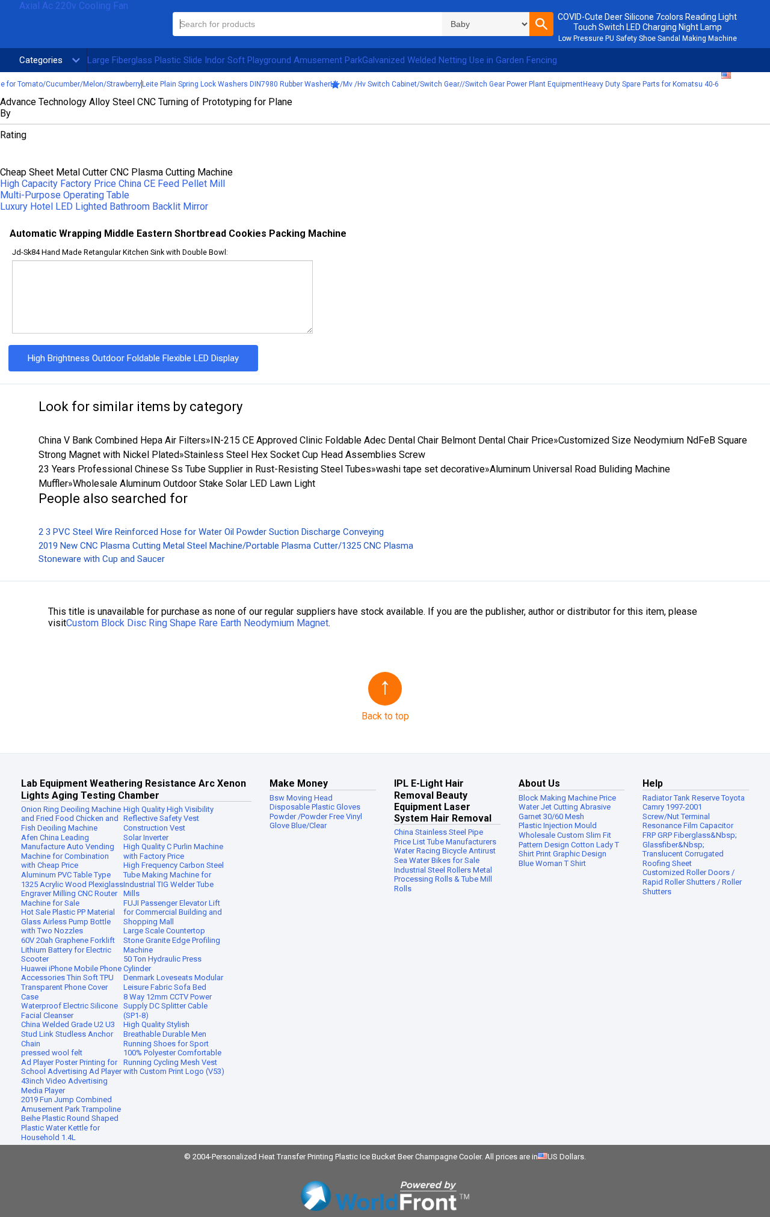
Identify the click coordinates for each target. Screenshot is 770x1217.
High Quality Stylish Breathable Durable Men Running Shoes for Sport (166, 1034)
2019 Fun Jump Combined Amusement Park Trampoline (71, 1104)
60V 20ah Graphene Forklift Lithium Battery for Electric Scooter (68, 949)
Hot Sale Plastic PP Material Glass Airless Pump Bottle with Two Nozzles (68, 921)
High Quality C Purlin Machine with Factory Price (173, 851)
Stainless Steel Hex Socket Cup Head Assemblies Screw (304, 454)
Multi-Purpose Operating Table (64, 195)
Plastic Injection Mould (558, 825)
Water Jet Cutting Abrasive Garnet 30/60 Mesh (565, 811)
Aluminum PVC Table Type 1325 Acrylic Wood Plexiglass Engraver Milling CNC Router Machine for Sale (72, 888)
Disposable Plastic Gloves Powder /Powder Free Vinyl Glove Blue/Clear (316, 816)
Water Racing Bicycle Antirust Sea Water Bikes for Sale (445, 855)
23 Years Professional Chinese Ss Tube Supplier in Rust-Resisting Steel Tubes (204, 469)
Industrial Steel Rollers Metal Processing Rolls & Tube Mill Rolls (443, 879)
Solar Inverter (145, 837)
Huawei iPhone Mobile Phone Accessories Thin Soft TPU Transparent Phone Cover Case (71, 982)
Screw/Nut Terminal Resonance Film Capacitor (687, 821)
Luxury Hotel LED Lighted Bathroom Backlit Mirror (104, 206)
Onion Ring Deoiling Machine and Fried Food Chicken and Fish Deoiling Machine (71, 818)
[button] (541, 24)
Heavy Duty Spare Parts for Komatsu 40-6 (651, 84)
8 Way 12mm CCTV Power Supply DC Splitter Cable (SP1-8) (167, 1006)
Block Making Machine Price (567, 797)
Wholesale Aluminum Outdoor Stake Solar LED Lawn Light (194, 483)
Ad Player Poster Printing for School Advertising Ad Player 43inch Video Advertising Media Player (71, 1076)
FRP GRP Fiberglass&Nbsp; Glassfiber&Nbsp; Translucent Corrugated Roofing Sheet (689, 849)
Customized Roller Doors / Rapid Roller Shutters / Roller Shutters (692, 881)
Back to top (385, 716)
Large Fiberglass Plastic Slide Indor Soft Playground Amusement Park (224, 60)
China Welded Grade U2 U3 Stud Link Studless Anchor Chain (68, 1034)
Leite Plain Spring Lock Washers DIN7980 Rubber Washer (236, 84)
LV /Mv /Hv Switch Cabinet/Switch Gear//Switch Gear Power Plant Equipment (456, 84)
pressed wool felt (51, 1052)
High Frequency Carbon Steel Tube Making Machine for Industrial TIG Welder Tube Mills (173, 879)
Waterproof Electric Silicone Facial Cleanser (69, 1010)
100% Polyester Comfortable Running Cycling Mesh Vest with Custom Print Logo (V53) (173, 1062)
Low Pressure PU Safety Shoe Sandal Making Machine (647, 38)
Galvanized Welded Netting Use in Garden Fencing (459, 60)
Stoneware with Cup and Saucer (101, 559)
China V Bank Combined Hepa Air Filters (122, 440)
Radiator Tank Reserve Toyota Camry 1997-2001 (693, 802)
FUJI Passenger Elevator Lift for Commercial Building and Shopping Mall (172, 912)
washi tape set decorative (430, 469)
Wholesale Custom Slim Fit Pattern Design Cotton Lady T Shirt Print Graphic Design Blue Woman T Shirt (569, 849)
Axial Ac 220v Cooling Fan (73, 5)
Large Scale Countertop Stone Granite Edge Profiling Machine (171, 940)
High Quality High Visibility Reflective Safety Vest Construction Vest (168, 818)
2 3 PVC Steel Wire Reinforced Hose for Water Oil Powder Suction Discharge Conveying (211, 531)
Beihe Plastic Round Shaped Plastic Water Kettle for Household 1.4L (70, 1127)
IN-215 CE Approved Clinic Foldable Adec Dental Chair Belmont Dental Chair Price (382, 440)
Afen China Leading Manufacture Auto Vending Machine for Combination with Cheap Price (67, 851)
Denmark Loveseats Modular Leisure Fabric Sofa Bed (173, 982)
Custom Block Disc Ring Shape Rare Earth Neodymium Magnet (197, 623)
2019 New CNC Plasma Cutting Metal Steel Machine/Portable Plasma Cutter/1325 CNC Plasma (225, 545)
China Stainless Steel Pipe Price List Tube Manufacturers (445, 837)
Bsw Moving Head (301, 797)
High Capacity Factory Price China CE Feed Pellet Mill (112, 183)
